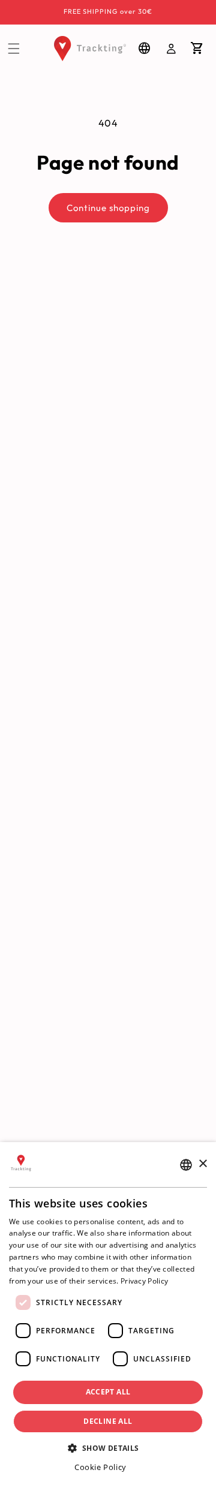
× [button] (202, 1163)
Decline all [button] (107, 1421)
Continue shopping (108, 207)
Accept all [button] (108, 1392)
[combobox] (186, 1165)
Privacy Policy (144, 1281)
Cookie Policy (100, 1467)
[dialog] (108, 1318)
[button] (14, 48)
